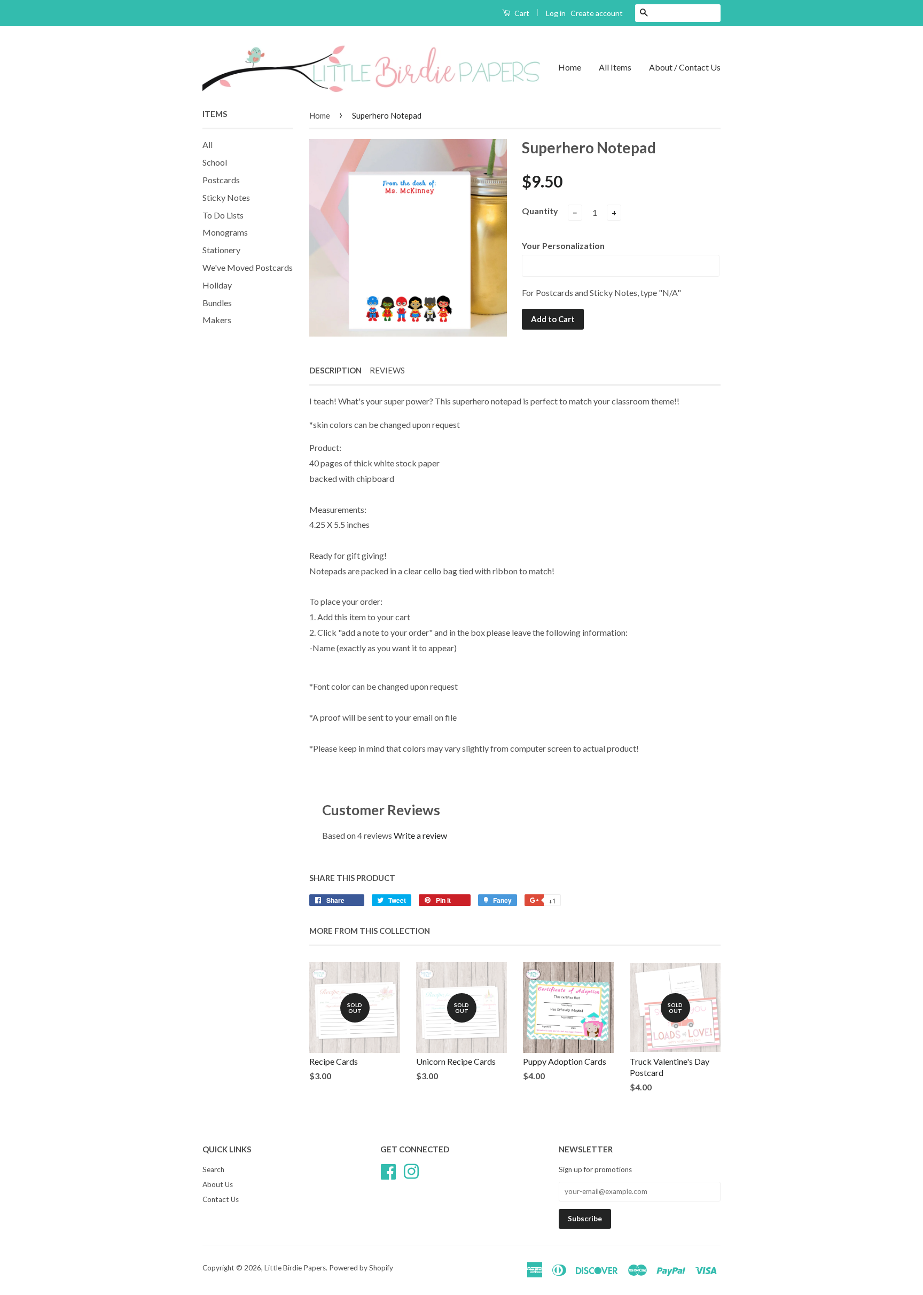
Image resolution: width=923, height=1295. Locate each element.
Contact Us (220, 1199)
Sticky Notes (226, 197)
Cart (521, 13)
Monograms (225, 232)
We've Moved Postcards (247, 267)
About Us (217, 1184)
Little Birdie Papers (295, 1267)
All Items (615, 67)
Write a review (420, 835)
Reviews (387, 370)
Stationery (221, 250)
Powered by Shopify (361, 1267)
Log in (556, 13)
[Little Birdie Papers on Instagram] (411, 1170)
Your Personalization (563, 245)
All (207, 144)
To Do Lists (223, 215)
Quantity (540, 211)
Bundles (217, 303)
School (214, 162)
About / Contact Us (685, 67)
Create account (596, 13)
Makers (216, 320)
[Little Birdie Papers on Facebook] (388, 1170)
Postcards (221, 180)
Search (213, 1169)
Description (335, 370)
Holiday (217, 285)
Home (569, 67)
